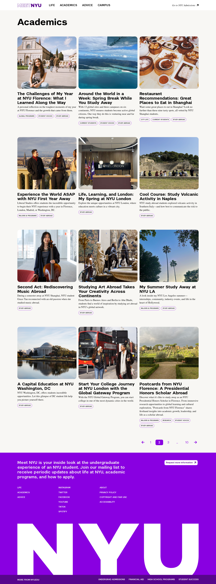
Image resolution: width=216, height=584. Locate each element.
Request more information (179, 462)
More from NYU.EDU (28, 580)
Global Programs (26, 116)
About (103, 487)
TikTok (62, 507)
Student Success (189, 580)
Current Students (88, 123)
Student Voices (45, 116)
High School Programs (161, 580)
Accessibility (107, 502)
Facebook (64, 497)
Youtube (63, 502)
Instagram (64, 487)
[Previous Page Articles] (143, 442)
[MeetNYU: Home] (29, 5)
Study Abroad (62, 116)
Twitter (62, 492)
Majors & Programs (27, 216)
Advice (87, 5)
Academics (68, 5)
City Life (144, 120)
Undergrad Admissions (111, 580)
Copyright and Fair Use (113, 497)
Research (167, 420)
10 (186, 442)
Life (52, 5)
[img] (46, 62)
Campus (104, 5)
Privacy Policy (108, 492)
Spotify (62, 511)
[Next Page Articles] (196, 442)
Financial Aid (136, 580)
